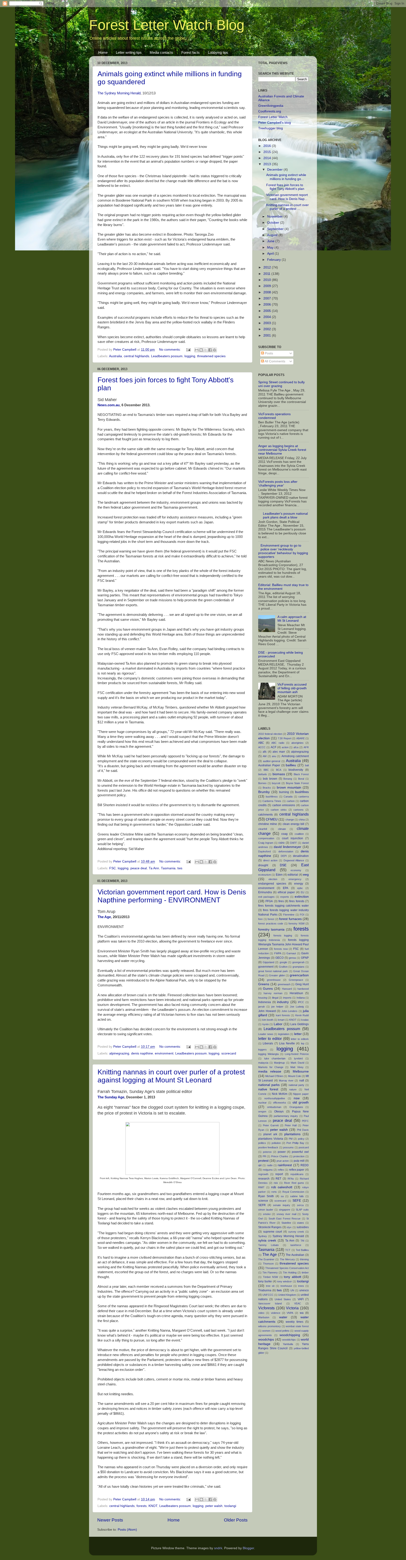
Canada (288, 796)
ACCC (261, 747)
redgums (268, 1169)
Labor (278, 1024)
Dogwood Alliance (294, 860)
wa (302, 1313)
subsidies (303, 1227)
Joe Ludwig (297, 1006)
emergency (295, 879)
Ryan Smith (266, 1196)
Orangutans (296, 1107)
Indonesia (264, 1002)
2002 (267, 329)
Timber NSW (270, 1277)
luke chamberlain (275, 1058)
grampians (298, 966)
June (271, 241)
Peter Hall (291, 1125)
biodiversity (296, 769)
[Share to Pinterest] (214, 350)
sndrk (218, 1548)
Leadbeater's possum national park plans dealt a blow (285, 515)
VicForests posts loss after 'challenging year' (277, 483)
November (275, 216)
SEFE (297, 1200)
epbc (300, 888)
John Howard (267, 1011)
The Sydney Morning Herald (119, 93)
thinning (304, 1259)
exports (284, 896)
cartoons (298, 809)
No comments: (170, 349)
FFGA (269, 901)
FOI (302, 914)
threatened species (211, 356)
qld (260, 1165)
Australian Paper (269, 765)
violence (275, 1312)
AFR (306, 747)
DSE (283, 865)
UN (292, 1290)
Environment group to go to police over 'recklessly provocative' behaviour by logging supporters (283, 551)
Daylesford (264, 851)
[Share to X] (205, 350)
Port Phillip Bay (295, 1143)
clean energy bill (293, 824)
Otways (279, 1111)
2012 (267, 267)
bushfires (302, 792)
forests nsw (281, 948)
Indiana (301, 997)
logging (189, 356)
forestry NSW (296, 923)
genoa (292, 957)
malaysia (263, 1062)
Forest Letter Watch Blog (166, 25)
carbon (291, 801)
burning (284, 792)
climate (282, 829)
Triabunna (264, 1290)
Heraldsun (296, 993)
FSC (112, 868)
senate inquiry (281, 1205)
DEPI (284, 856)
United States (283, 1299)
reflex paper (296, 1169)
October (273, 222)
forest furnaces (290, 919)
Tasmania (168, 868)
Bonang (287, 778)
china (302, 819)
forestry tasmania (271, 929)
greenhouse (274, 979)
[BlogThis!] (201, 350)
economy (296, 870)
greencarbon (299, 975)
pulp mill (299, 1160)
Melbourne (301, 1071)
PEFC (305, 1120)
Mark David (297, 1062)
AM (264, 756)
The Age (104, 917)
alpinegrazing (119, 1053)
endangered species (272, 883)
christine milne (267, 824)
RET (278, 1178)
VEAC (297, 1303)
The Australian (295, 1255)
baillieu (291, 765)
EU (302, 892)
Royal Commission (293, 1191)
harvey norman (273, 993)
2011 (267, 274)
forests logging (282, 935)
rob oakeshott (282, 1187)
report (279, 1174)
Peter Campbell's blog (274, 122)
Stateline (286, 1222)
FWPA (277, 953)
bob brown (270, 778)
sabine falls (297, 1196)
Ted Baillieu (302, 1250)
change (289, 819)
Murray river (286, 1080)
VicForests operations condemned (274, 416)
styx (289, 1227)
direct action (270, 860)
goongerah (298, 962)
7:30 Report (284, 738)
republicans (297, 1174)
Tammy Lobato (268, 1245)
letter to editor (270, 1038)
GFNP (305, 957)
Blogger (248, 1548)
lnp (302, 1043)
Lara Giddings (299, 1024)
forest (271, 919)
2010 (267, 280)
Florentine (288, 914)
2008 (267, 292)
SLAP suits (302, 1209)
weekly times (294, 1321)
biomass (279, 774)
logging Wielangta (268, 1054)
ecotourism (264, 874)
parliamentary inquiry (286, 1116)
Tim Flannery (270, 1272)
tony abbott (292, 1277)
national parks (269, 1085)
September (276, 229)
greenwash (284, 984)
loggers (262, 1049)
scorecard (228, 1053)
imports (287, 997)
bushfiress (272, 796)
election (273, 879)
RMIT (261, 1187)
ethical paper (286, 892)
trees (301, 1285)
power (282, 1152)
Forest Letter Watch (273, 117)
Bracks (267, 787)
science (263, 1200)
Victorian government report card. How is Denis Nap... (287, 196)
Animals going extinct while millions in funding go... (286, 176)
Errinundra (265, 892)
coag (284, 834)
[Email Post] (188, 349)
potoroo (267, 1151)
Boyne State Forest (297, 783)
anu (274, 756)
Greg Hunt (302, 984)
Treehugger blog (270, 128)
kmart (281, 1019)
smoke (267, 1214)
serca (300, 1205)
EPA (285, 888)
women (266, 1330)
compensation (266, 838)
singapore (284, 1209)
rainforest (285, 1165)
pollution (276, 1143)
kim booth (267, 1019)
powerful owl (300, 1152)
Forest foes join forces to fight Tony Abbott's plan (285, 187)
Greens (263, 984)
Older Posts (236, 1520)
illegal (275, 997)
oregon (262, 1111)
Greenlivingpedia (270, 105)
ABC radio (277, 742)
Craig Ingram (265, 842)
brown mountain (289, 787)
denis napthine (142, 1053)
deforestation (285, 851)
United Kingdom (287, 1294)
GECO (279, 957)
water (283, 1317)
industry (283, 1002)
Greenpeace (296, 979)
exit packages (266, 896)
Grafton (283, 966)
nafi (301, 1080)
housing (262, 997)
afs (264, 751)
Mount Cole (294, 1076)
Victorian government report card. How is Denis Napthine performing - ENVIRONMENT (172, 896)
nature (293, 1089)
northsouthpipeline (274, 1098)
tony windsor (284, 1281)
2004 (267, 317)
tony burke (265, 1281)
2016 (267, 146)
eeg (306, 874)
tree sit (270, 1285)
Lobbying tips (218, 52)
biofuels (262, 774)
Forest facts (190, 52)
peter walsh (214, 1506)
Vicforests (266, 1308)
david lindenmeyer (287, 847)
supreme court (272, 1231)
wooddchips (289, 1339)
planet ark (270, 1134)
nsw (297, 1098)
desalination (301, 856)
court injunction (292, 838)
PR (264, 1156)
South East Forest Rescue (285, 1218)
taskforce (295, 1245)
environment (164, 1053)
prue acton (283, 1160)
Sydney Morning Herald (288, 1236)
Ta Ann (154, 868)
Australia (115, 356)
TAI (302, 1240)
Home (103, 52)
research (263, 1178)
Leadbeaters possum (167, 356)
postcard (304, 1147)
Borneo (262, 783)
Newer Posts (110, 1520)
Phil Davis (303, 1129)
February (274, 259)
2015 (267, 152)
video (261, 1312)
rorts (274, 1191)
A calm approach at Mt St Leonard (291, 618)
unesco (304, 1290)
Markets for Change (270, 1067)
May (270, 247)
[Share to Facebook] (210, 350)
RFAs (291, 1178)
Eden (279, 874)
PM (291, 1138)
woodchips (266, 1339)
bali (307, 765)
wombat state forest (297, 1326)
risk (276, 1182)
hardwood (303, 988)
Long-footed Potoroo (297, 1054)
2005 (267, 311)
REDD (305, 1165)
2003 (267, 323)
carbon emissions (283, 805)
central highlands (136, 356)
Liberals (268, 1043)
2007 (267, 298)
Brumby (264, 792)
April (271, 253)
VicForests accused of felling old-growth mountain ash (292, 688)
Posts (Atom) (127, 1529)
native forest (268, 1089)
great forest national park (273, 971)
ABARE (300, 738)
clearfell (262, 829)
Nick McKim (279, 1094)
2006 (267, 304)
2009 (267, 286)
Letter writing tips (129, 52)
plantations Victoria (270, 1138)
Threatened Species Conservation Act (287, 1268)
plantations (292, 1134)
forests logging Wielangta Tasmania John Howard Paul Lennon (283, 944)
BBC (266, 769)
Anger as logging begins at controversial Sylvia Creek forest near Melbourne (282, 449)
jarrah (261, 1006)
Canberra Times (271, 801)
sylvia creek (267, 1240)
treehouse (286, 1285)
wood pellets (282, 1330)
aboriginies (297, 742)
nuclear (262, 1102)
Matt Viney (297, 1067)
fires (281, 901)
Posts (268, 353)
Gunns (268, 988)
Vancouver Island (270, 1303)
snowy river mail (286, 1214)
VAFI (301, 1299)
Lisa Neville (287, 1043)
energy (298, 883)
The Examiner (266, 1259)
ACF (273, 747)
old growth (301, 1102)
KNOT (152, 1506)
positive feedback (268, 1147)
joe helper (277, 1006)
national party (296, 1085)
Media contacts (161, 52)
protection (298, 1156)
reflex (281, 1169)
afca (295, 747)
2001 (267, 335)
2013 (267, 164)
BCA (278, 769)
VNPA (290, 1312)
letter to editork (300, 1039)
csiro (281, 842)
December (275, 169)
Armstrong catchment (295, 756)
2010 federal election (270, 733)
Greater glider (277, 975)
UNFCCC (267, 1294)
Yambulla (288, 1344)
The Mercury (287, 1259)
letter (298, 1034)
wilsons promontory (269, 1326)
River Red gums (294, 1182)
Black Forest (301, 774)
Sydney (262, 1236)
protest (263, 1160)
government (265, 966)
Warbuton (263, 1317)
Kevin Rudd (302, 1015)
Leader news (265, 1034)
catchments (265, 814)
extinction (302, 896)
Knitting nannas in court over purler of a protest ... (287, 207)
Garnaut (291, 953)
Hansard (287, 988)
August (272, 235)
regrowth (263, 1174)
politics (262, 1143)
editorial (293, 874)
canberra (303, 796)
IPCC (301, 1002)
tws (179, 868)
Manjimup (279, 1062)
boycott (276, 783)
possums (288, 1147)
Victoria (292, 1308)
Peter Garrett (271, 1125)
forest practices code (270, 923)
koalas (305, 1019)
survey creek (296, 1231)
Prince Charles (279, 1156)
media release (269, 1071)
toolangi (230, 1506)
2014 (267, 158)
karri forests (283, 1015)
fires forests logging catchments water (283, 905)
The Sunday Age (111, 1097)
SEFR (262, 1205)
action (285, 747)
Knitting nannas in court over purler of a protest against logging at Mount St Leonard (171, 1076)
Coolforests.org (269, 111)
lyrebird (298, 1058)
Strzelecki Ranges (269, 1227)
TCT (287, 1250)
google (283, 962)
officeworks (279, 1102)
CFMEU (271, 819)
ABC (261, 742)
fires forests (296, 901)
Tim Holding (290, 1272)
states (300, 1222)
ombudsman (274, 1107)
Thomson (268, 1263)
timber (305, 1272)
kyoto (265, 1024)
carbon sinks (279, 809)
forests (142, 1506)
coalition (299, 833)
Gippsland (268, 962)
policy (301, 1138)
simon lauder (265, 1209)
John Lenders (289, 1011)
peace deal (138, 868)
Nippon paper (301, 1093)
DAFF (293, 842)
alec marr (279, 751)
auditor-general (271, 761)
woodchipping (290, 1335)
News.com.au (109, 405)
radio (270, 1165)
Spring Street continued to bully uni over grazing (281, 384)
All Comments (274, 361)
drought (263, 865)
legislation (283, 1034)
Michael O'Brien (274, 1076)
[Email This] (196, 350)
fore (260, 919)
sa (282, 1196)
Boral (301, 778)
